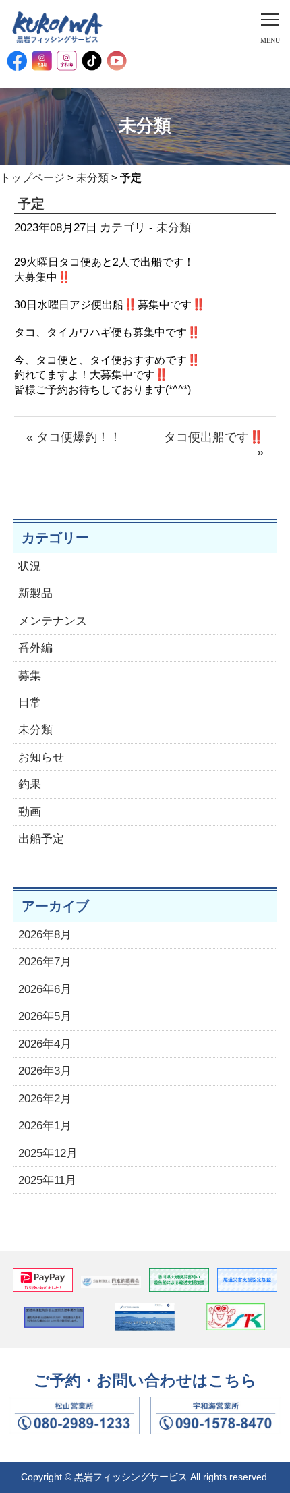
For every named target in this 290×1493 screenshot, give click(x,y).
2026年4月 (44, 1044)
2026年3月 (44, 1071)
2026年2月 (44, 1098)
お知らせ (41, 757)
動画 (29, 812)
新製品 (35, 593)
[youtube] (117, 61)
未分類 (92, 178)
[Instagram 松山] (42, 61)
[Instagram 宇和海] (67, 61)
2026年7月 (44, 961)
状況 (29, 566)
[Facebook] (17, 61)
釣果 (29, 784)
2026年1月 (44, 1125)
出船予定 (41, 839)
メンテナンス (52, 621)
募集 (29, 675)
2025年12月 (48, 1153)
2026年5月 (44, 1016)
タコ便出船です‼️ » (214, 444)
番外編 (35, 648)
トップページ (32, 178)
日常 (29, 702)
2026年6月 (44, 989)
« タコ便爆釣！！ (73, 437)
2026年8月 (44, 934)
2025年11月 (47, 1180)
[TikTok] (92, 61)
